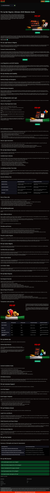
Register (43, 1)
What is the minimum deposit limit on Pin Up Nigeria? (11, 465)
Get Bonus (47, 1)
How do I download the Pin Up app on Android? (10, 468)
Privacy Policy (2, 482)
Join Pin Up (37, 32)
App (27, 482)
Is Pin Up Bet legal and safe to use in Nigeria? (9, 462)
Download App (37, 361)
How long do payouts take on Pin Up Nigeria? (9, 471)
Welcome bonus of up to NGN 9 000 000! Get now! (25, 492)
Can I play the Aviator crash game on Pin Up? (9, 474)
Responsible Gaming (3, 483)
